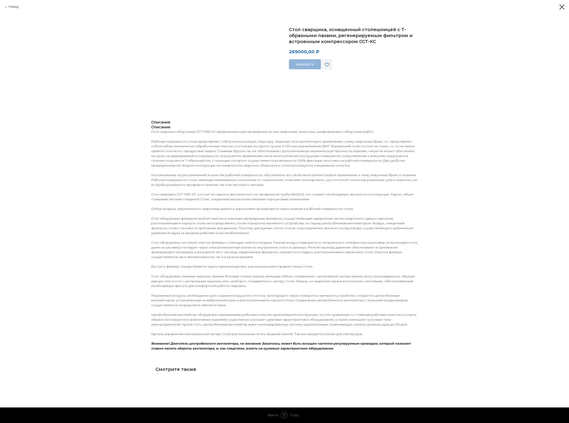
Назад (13, 7)
